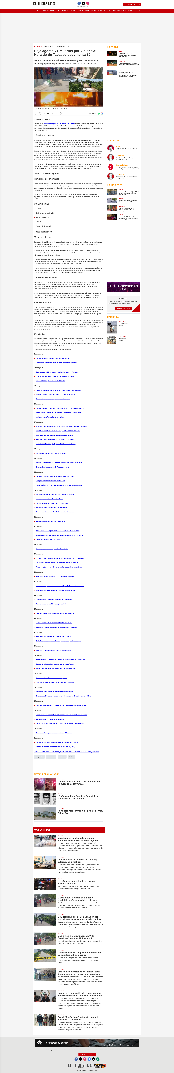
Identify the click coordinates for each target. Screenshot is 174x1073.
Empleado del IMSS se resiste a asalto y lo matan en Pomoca (56, 372)
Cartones (80, 10)
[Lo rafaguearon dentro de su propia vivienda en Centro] (45, 885)
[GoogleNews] (89, 1059)
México (52, 10)
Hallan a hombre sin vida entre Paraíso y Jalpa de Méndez (55, 668)
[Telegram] (48, 113)
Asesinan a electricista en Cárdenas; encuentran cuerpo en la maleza (59, 462)
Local (39, 10)
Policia (71, 757)
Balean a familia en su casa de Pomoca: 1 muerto (53, 467)
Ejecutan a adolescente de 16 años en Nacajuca (52, 358)
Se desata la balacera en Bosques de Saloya (51, 453)
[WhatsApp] (44, 113)
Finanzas (65, 10)
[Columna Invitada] (110, 166)
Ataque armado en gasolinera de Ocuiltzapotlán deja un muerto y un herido (61, 426)
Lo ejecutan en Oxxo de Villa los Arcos (49, 539)
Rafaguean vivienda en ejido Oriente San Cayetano (53, 650)
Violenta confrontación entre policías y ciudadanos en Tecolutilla (58, 431)
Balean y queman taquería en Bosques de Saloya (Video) (55, 746)
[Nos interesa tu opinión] (87, 1043)
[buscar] (140, 11)
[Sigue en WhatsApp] (98, 113)
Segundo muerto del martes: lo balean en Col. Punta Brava (56, 439)
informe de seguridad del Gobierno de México (59, 124)
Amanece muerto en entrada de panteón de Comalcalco (55, 682)
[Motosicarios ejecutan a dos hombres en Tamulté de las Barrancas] (45, 784)
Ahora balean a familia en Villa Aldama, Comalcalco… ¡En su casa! (58, 412)
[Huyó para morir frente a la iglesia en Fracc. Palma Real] (45, 813)
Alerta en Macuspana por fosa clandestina (50, 521)
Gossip (87, 10)
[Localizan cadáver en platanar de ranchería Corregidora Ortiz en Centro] (45, 957)
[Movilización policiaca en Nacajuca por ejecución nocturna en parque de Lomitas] (45, 921)
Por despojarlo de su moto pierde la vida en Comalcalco (55, 494)
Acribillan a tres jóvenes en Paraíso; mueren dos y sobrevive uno (58, 641)
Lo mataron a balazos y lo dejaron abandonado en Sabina (55, 444)
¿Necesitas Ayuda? (87, 1054)
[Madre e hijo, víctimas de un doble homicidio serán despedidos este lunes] (45, 902)
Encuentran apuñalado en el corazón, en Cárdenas (53, 636)
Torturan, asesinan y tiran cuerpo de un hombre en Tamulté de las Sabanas (61, 705)
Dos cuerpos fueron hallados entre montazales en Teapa (55, 590)
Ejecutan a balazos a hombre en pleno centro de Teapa (54, 664)
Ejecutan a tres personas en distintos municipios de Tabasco (57, 742)
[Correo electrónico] (52, 113)
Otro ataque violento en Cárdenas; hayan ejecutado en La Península (59, 535)
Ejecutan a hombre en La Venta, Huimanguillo (51, 507)
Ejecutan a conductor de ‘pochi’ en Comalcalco (52, 549)
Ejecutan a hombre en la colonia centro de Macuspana (54, 691)
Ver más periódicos (132, 4)
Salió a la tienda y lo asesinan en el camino (50, 381)
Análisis (72, 10)
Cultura (93, 10)
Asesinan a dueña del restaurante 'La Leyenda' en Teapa (55, 394)
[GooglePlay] (98, 1059)
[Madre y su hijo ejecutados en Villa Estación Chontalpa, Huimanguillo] (45, 940)
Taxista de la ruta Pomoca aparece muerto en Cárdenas (55, 376)
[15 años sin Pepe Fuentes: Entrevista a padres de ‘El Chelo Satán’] (45, 799)
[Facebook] (79, 3)
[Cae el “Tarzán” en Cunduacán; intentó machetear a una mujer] (45, 1023)
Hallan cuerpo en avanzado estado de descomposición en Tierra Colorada (61, 715)
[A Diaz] (110, 148)
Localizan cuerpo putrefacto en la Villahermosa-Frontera (55, 476)
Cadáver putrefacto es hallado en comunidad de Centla (55, 613)
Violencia (62, 757)
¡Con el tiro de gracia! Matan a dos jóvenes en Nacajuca (55, 576)
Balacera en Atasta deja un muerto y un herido (52, 503)
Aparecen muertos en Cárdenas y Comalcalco (52, 604)
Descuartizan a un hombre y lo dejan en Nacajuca (53, 399)
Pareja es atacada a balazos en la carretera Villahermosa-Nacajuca (58, 390)
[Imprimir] (60, 113)
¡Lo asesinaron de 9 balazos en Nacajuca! (50, 719)
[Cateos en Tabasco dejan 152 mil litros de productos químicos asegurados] (112, 192)
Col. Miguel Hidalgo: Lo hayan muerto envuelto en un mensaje (57, 562)
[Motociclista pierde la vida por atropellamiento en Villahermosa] (112, 200)
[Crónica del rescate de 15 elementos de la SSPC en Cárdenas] (112, 208)
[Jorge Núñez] (110, 157)
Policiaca (46, 10)
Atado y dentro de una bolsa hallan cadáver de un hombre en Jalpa (59, 567)
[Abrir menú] (34, 10)
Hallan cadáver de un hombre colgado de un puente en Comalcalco (59, 485)
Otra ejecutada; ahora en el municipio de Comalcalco (54, 599)
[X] (83, 3)
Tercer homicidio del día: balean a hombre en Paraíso (54, 623)
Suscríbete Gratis (123, 309)
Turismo (109, 10)
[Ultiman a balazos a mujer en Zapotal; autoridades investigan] (45, 866)
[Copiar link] (56, 113)
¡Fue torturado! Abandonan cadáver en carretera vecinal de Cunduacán (60, 660)
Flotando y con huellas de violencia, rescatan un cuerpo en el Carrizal (60, 558)
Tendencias (101, 10)
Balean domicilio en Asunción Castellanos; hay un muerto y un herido (60, 408)
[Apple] (93, 1059)
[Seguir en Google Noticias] (102, 113)
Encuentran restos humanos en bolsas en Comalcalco (54, 435)
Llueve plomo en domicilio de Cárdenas (49, 499)
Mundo (59, 10)
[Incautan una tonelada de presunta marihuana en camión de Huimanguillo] (45, 844)
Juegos (129, 10)
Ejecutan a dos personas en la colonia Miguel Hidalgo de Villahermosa (60, 586)
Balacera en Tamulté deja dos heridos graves (51, 678)
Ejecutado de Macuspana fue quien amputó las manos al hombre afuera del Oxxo (64, 696)
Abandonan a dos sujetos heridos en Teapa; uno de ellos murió (57, 531)
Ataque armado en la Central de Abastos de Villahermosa (55, 512)
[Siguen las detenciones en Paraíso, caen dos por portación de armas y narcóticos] (45, 978)
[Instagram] (87, 3)
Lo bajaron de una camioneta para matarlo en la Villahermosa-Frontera (60, 723)
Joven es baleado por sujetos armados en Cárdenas (54, 733)
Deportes (116, 10)
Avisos (123, 10)
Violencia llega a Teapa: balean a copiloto (50, 417)
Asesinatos (51, 757)
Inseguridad (39, 757)
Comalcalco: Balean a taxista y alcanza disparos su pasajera (56, 362)
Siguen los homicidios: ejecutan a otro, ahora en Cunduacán (56, 627)
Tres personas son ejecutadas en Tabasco (50, 481)
